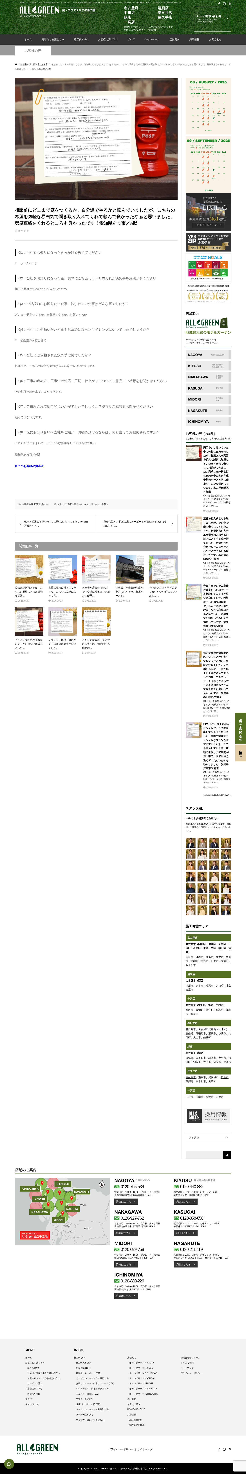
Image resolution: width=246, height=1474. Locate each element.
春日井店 (192, 1023)
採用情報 (194, 39)
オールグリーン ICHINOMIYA (143, 1394)
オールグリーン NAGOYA (141, 1362)
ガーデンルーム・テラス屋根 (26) (92, 1378)
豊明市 (222, 1057)
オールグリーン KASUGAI (142, 1378)
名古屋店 (192, 937)
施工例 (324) (81, 39)
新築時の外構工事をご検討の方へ (43, 1373)
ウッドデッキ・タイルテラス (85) (92, 1388)
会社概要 (131, 1399)
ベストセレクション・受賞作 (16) (92, 1409)
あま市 (45, 504)
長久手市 (191, 1077)
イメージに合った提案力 (96, 504)
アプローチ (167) (84, 1399)
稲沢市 (209, 985)
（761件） (209, 434)
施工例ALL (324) (84, 1362)
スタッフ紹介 (133, 1404)
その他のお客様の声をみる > (217, 795)
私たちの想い (33, 1368)
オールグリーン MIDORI (141, 1383)
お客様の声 (33, 50)
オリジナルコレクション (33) (90, 1420)
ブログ (131, 39)
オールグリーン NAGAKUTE (143, 1388)
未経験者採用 (135, 1420)
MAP (150, 1195)
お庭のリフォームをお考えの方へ (43, 1378)
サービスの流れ (35, 1383)
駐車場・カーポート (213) (88, 1373)
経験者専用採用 (136, 1425)
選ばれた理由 (33, 1394)
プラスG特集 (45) (84, 1414)
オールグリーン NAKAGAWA (143, 1373)
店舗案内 (174, 39)
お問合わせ (215, 39)
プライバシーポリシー (191, 1373)
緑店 (190, 1046)
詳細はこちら (123, 1201)
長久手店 (192, 1070)
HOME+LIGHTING (136, 1409)
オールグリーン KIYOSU (141, 1368)
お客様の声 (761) (108, 39)
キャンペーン (152, 39)
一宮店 (191, 1090)
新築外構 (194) (83, 1368)
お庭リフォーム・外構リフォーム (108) (95, 1383)
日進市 (37, 504)
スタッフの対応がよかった (70, 504)
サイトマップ (187, 1368)
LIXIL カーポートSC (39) (88, 1404)
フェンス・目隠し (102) (87, 1394)
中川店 (191, 998)
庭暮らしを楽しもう (53, 39)
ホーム (28, 39)
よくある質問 (187, 1362)
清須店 (191, 974)
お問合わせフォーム (190, 1357)
